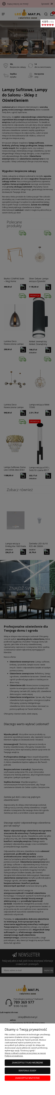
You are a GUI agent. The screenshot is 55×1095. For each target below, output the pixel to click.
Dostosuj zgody (27, 1071)
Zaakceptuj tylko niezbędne (27, 1063)
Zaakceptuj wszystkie (27, 1078)
